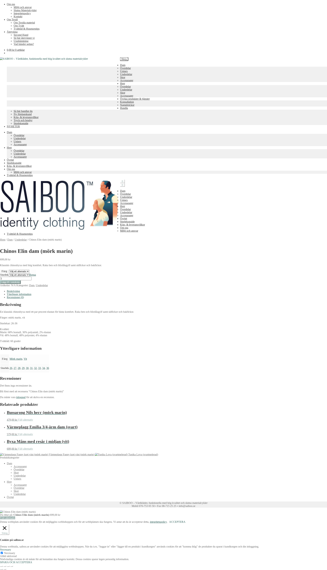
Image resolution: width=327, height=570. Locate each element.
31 (31, 368)
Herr (122, 83)
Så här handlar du (23, 111)
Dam (122, 65)
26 (11, 368)
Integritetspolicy (22, 13)
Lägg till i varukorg (10, 282)
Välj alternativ (25, 419)
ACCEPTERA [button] (177, 521)
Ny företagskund (23, 114)
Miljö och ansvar (23, 7)
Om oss (11, 4)
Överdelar (125, 68)
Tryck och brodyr (23, 120)
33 (39, 368)
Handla (124, 108)
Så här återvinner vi (24, 37)
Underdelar (126, 74)
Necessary (9, 553)
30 (27, 368)
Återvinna (12, 31)
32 (35, 368)
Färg (4, 271)
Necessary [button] (5, 549)
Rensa (32, 274)
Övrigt (10, 159)
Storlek (4, 274)
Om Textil (12, 19)
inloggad (21, 397)
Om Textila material (24, 22)
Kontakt (18, 16)
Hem (2, 239)
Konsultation (127, 101)
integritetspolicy (158, 521)
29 (23, 368)
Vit (25, 358)
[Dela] (8, 566)
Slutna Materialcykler (25, 10)
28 (19, 368)
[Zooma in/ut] (1, 566)
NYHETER (13, 126)
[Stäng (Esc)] (11, 566)
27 (15, 368)
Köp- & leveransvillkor (26, 117)
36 (47, 368)
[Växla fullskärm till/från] (4, 566)
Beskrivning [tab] (13, 291)
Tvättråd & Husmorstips (27, 28)
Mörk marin (16, 358)
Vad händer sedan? (24, 44)
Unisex (124, 71)
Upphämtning (21, 41)
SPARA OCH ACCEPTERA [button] (16, 562)
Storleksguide (21, 123)
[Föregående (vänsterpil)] (1, 569)
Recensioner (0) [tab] (15, 297)
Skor (122, 77)
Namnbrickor (127, 104)
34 (43, 368)
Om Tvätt (19, 25)
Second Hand (21, 34)
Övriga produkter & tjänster (135, 98)
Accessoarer (126, 80)
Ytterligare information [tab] (19, 294)
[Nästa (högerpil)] (4, 569)
